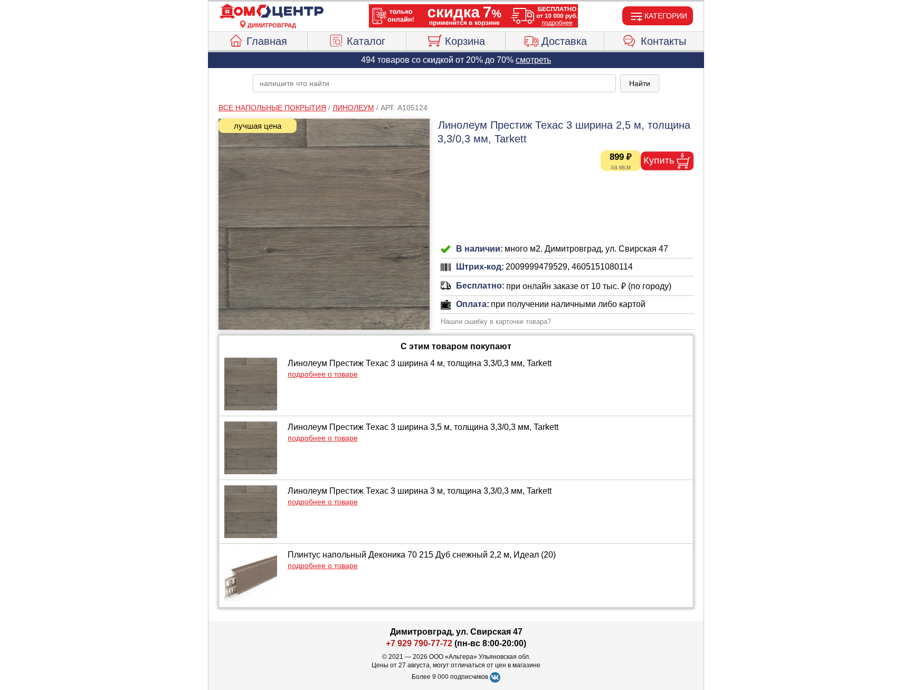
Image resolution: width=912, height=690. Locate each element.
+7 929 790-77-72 (419, 643)
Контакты (663, 41)
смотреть (533, 59)
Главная (266, 41)
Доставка (564, 41)
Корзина (465, 41)
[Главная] (272, 11)
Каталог (366, 41)
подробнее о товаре (323, 374)
